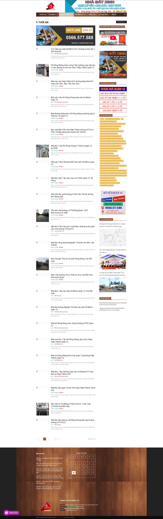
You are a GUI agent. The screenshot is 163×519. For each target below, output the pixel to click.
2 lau (102, 118)
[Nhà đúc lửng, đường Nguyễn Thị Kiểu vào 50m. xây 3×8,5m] (42, 247)
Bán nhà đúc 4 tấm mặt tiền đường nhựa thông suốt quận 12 (116, 173)
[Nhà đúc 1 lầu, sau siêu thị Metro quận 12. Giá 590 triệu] (42, 296)
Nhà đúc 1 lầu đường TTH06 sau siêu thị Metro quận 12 (48, 482)
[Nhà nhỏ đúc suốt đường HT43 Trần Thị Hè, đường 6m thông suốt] (42, 199)
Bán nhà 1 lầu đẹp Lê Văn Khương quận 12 (111, 138)
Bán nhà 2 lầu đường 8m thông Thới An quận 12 (113, 141)
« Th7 (69, 478)
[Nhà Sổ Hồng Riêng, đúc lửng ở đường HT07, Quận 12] (42, 328)
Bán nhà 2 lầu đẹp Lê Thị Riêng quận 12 (111, 145)
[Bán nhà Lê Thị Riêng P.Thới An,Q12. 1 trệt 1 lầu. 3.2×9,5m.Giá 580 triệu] (42, 409)
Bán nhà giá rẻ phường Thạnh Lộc (109, 155)
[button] (125, 14)
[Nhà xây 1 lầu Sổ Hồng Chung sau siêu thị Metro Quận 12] (42, 102)
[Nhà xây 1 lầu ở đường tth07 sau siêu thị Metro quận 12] (42, 167)
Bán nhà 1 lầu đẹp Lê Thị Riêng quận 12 (111, 136)
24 (70, 473)
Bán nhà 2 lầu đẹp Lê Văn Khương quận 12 (111, 148)
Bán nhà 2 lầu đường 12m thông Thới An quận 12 (113, 143)
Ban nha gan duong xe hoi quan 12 (109, 128)
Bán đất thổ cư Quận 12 (107, 185)
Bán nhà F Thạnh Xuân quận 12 (109, 150)
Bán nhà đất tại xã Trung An (108, 177)
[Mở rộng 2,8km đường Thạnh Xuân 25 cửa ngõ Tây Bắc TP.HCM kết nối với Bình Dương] (112, 237)
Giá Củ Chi (92, 14)
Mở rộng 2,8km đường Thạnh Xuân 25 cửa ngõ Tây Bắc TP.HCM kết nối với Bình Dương (112, 225)
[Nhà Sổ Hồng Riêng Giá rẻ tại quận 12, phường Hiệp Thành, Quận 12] (42, 360)
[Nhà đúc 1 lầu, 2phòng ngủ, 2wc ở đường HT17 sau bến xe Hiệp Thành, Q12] (42, 377)
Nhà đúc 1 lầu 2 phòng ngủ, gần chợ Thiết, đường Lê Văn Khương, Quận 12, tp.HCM (48, 487)
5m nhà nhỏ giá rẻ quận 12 (112, 118)
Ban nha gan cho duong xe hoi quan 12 (110, 126)
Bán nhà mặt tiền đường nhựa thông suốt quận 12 (113, 165)
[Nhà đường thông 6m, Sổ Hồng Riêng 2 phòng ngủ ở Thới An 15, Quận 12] (42, 118)
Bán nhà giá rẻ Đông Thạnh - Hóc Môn (110, 158)
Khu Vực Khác (103, 14)
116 (55, 439)
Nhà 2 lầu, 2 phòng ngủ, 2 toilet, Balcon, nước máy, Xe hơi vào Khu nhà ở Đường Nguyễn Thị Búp (49, 470)
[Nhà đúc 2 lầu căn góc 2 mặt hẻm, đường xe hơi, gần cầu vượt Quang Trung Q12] (42, 231)
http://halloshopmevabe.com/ (113, 303)
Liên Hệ (114, 14)
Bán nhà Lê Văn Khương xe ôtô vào (110, 163)
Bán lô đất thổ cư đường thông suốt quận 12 (112, 131)
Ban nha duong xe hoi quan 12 (108, 121)
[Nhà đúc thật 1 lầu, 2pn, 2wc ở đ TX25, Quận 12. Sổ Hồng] (42, 183)
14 (85, 466)
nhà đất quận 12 (60, 517)
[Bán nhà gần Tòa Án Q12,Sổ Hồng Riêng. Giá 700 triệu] (42, 264)
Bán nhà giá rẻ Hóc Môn (107, 153)
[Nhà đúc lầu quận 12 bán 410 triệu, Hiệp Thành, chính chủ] (42, 393)
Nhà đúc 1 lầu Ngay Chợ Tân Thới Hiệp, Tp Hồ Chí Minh (49, 459)
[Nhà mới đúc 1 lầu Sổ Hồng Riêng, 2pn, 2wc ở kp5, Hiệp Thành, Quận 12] (42, 344)
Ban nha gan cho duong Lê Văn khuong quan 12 (113, 123)
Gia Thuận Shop (111, 304)
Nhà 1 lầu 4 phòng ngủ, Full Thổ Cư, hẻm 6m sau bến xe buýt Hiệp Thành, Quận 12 (49, 464)
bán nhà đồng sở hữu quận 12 (108, 180)
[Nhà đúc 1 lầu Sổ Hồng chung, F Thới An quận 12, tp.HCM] (42, 151)
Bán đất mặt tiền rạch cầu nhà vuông (110, 182)
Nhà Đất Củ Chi (80, 14)
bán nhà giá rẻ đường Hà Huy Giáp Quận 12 (112, 160)
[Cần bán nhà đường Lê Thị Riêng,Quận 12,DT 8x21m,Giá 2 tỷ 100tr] (42, 215)
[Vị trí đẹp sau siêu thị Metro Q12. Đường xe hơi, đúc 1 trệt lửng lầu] (42, 54)
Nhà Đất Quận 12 (65, 14)
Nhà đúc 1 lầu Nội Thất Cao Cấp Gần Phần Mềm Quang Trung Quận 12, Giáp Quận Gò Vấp (49, 477)
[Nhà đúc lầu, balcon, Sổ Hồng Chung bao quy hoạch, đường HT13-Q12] (42, 425)
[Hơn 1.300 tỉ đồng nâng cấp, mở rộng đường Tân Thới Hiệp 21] (112, 262)
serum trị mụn (112, 310)
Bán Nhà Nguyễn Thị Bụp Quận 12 (109, 168)
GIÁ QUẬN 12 (52, 14)
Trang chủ (42, 14)
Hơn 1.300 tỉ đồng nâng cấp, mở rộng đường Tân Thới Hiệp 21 (112, 251)
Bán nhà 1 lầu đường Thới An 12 (109, 133)
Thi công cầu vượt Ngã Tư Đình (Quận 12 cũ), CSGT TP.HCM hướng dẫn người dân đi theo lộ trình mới (112, 274)
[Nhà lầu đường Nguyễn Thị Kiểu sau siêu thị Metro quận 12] (42, 312)
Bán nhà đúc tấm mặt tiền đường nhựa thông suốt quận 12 (115, 175)
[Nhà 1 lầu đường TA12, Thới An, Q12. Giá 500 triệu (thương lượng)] (42, 280)
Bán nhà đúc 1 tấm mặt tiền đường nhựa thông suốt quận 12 (116, 170)
